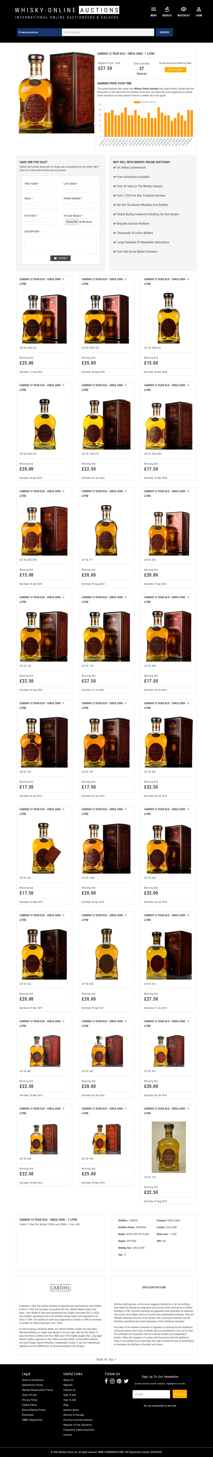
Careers (67, 1434)
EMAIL (28, 198)
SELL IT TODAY (176, 70)
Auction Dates (71, 1409)
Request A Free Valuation (77, 1424)
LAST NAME (71, 183)
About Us (68, 1380)
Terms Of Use (29, 1394)
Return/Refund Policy (34, 1409)
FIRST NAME (31, 183)
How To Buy (69, 1394)
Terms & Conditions (33, 1380)
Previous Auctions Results (77, 1419)
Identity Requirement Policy (37, 1390)
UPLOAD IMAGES (73, 215)
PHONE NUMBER (73, 198)
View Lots (142, 73)
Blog (65, 1404)
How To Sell (69, 1399)
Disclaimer (28, 1414)
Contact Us (69, 1390)
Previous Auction (29, 32)
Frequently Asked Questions (79, 1429)
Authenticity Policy (32, 1385)
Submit (63, 258)
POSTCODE (31, 215)
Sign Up (179, 1394)
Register (68, 1385)
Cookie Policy (29, 1404)
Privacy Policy (30, 1399)
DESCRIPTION (32, 231)
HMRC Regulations (32, 1419)
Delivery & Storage (73, 1414)
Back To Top (105, 1359)
